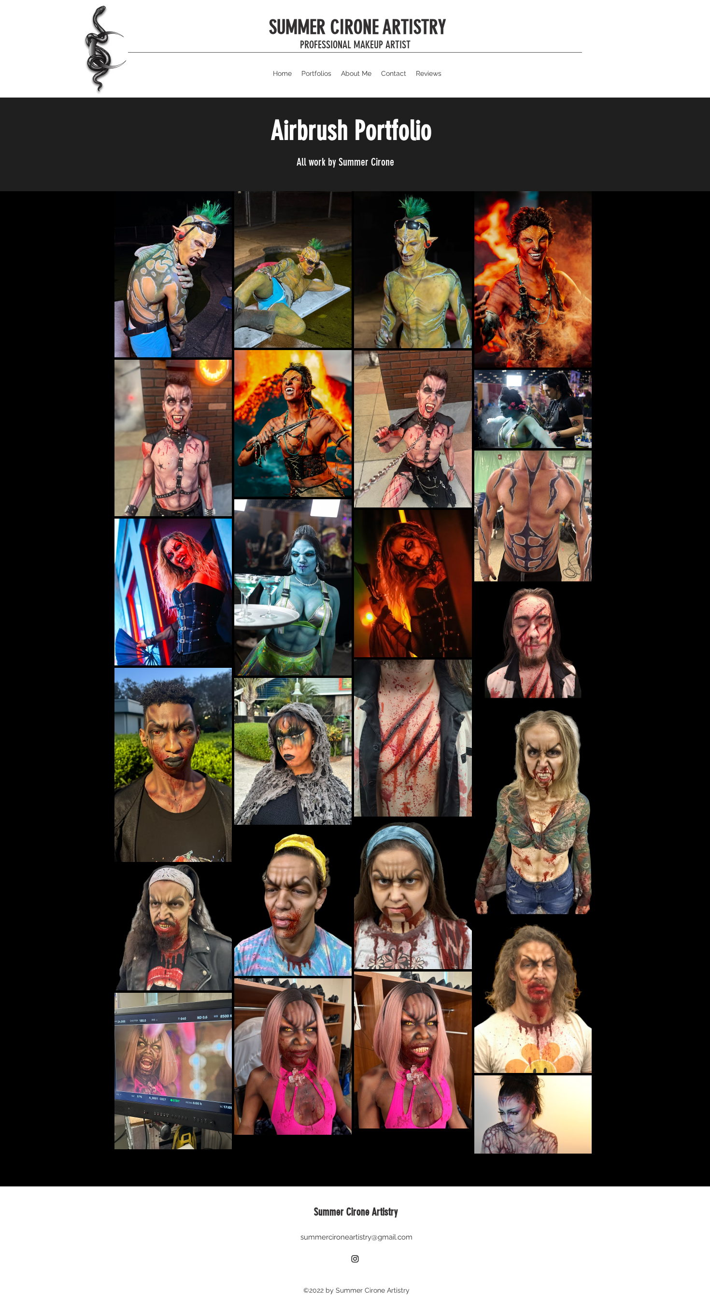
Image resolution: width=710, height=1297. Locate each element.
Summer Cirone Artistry (356, 1211)
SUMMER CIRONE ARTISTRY (357, 27)
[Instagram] (355, 1259)
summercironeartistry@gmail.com (356, 1237)
